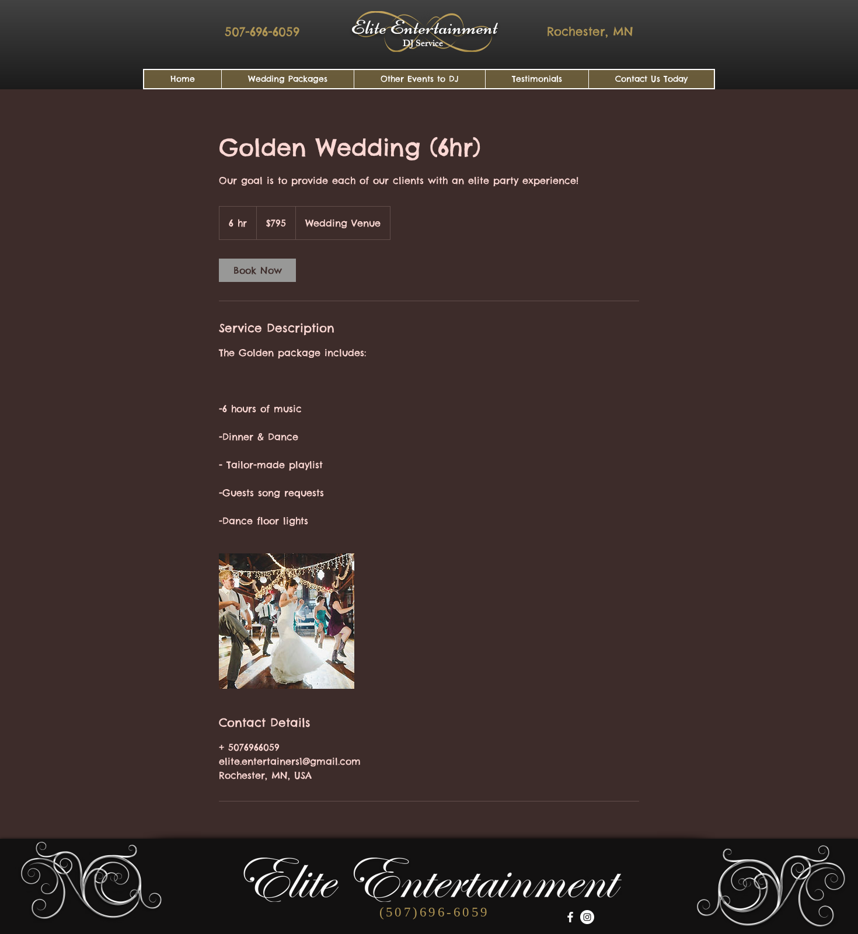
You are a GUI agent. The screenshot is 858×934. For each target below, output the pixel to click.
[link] (257, 270)
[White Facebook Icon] (570, 917)
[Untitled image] (286, 621)
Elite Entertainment (424, 27)
